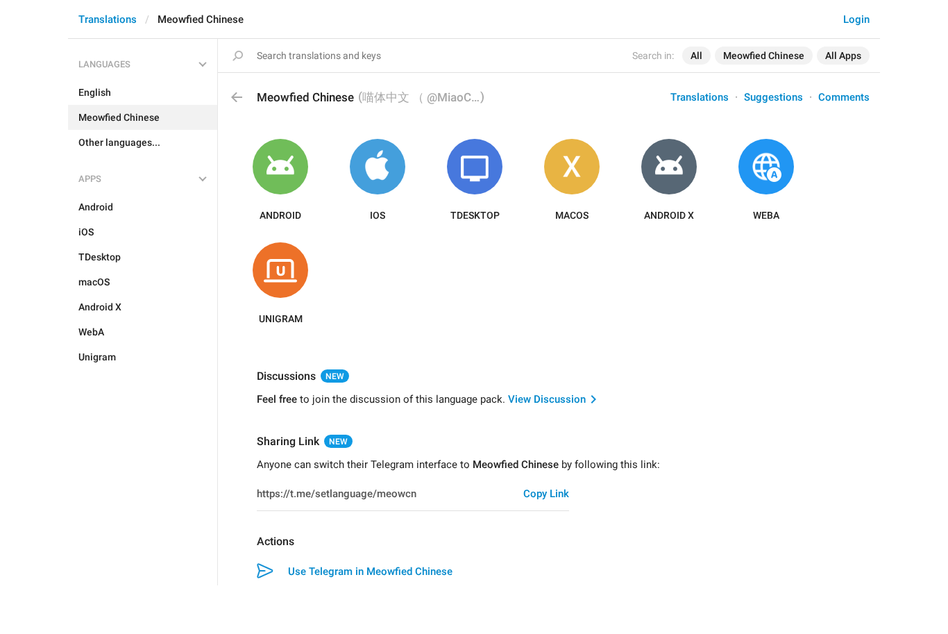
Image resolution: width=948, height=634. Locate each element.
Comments (844, 97)
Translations (107, 19)
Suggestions (773, 97)
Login (856, 19)
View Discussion (547, 399)
